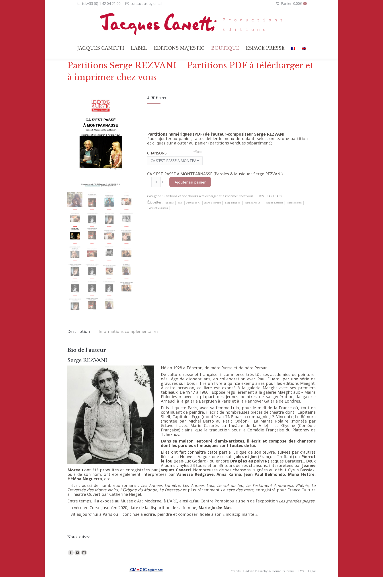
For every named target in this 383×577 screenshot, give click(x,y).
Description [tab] (78, 331)
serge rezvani (294, 203)
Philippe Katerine (274, 203)
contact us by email (146, 3)
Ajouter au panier (190, 182)
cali (180, 203)
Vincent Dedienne (158, 208)
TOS (301, 571)
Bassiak (170, 203)
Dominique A (192, 203)
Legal (312, 571)
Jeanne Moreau (212, 203)
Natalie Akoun (252, 203)
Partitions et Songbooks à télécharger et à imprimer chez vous (208, 196)
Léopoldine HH (233, 203)
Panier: (293, 3)
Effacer (198, 152)
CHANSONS (157, 153)
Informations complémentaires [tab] (128, 331)
